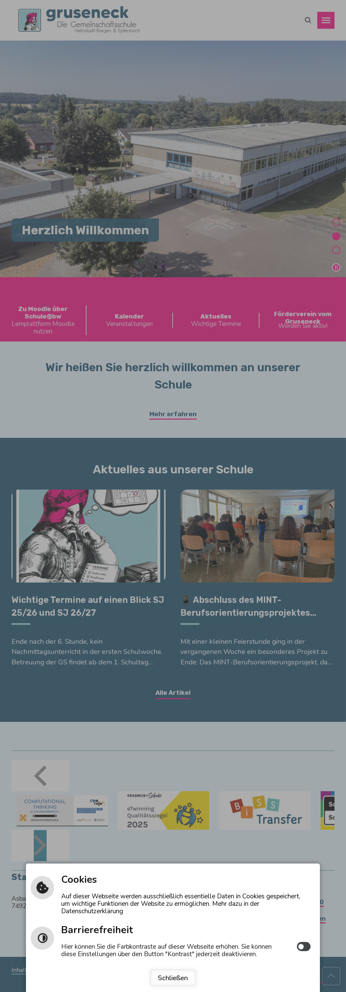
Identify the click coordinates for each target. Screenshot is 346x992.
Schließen (173, 978)
